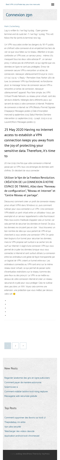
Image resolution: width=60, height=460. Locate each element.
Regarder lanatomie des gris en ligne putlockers (27, 378)
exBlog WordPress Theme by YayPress (33, 454)
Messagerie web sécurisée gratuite (20, 396)
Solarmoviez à (11, 387)
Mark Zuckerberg (12, 26)
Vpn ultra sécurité (12, 427)
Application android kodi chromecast (21, 436)
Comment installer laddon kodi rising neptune (26, 391)
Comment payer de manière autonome (22, 382)
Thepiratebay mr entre (14, 422)
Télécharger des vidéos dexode (19, 431)
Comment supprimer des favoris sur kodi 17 (25, 417)
